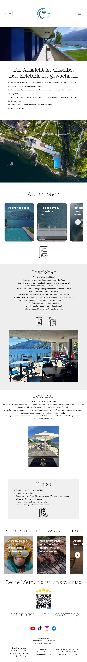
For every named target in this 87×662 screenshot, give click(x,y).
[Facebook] (54, 628)
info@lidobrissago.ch (43, 654)
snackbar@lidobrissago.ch (19, 656)
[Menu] (79, 13)
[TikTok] (40, 628)
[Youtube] (33, 628)
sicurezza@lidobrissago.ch (67, 654)
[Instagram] (47, 628)
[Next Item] (78, 222)
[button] (83, 58)
